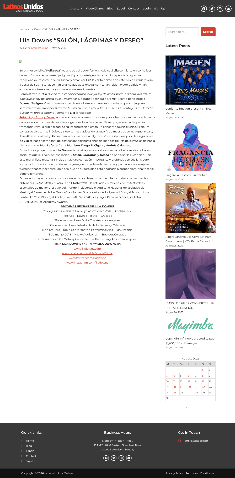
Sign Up (159, 8)
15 (203, 381)
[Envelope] (228, 9)
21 (196, 386)
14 (196, 381)
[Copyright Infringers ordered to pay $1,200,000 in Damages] (190, 326)
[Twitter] (212, 9)
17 (167, 386)
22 (203, 386)
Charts (74, 8)
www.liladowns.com (87, 248)
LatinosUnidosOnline (35, 47)
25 (174, 392)
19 (181, 386)
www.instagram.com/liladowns (87, 262)
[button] (76, 9)
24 (167, 392)
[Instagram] (220, 9)
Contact (133, 8)
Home (23, 29)
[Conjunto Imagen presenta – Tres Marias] (190, 80)
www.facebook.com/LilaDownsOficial (87, 253)
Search (208, 31)
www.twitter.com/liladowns (87, 258)
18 (174, 386)
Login (147, 8)
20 (189, 386)
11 (174, 381)
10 (167, 381)
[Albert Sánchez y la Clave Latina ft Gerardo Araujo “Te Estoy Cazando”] (190, 208)
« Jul (189, 407)
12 (181, 381)
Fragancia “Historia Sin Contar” (186, 175)
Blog (110, 8)
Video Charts (95, 8)
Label (121, 8)
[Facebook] (204, 9)
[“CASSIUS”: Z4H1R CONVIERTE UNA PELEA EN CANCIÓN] (190, 275)
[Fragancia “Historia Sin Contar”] (190, 147)
